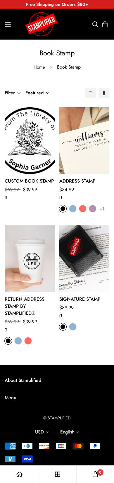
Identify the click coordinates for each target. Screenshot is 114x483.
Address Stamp (77, 181)
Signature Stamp (79, 299)
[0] (95, 474)
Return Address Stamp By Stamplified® (24, 306)
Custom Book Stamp (29, 181)
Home (39, 67)
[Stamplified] (41, 24)
